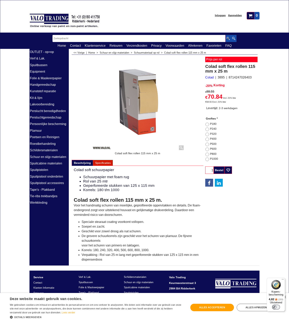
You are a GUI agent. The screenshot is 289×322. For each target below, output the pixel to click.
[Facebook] (209, 183)
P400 (213, 138)
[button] (97, 317)
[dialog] (144, 307)
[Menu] (282, 280)
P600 (213, 148)
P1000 (214, 158)
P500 (213, 143)
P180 (213, 123)
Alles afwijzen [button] (256, 307)
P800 (213, 153)
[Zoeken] (234, 38)
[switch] (276, 307)
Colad (209, 77)
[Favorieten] (228, 170)
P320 (213, 133)
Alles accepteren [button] (212, 307)
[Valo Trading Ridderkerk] (64, 21)
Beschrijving (82, 162)
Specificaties (103, 162)
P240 (213, 128)
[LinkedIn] (219, 183)
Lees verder (68, 312)
